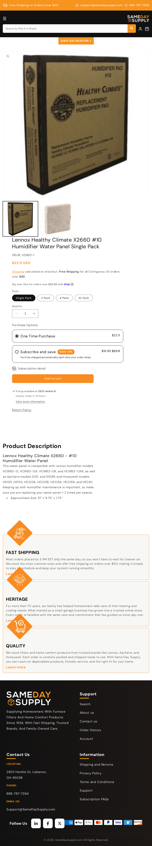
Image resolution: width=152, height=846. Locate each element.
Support (86, 790)
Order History (90, 730)
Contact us (88, 721)
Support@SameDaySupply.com (30, 809)
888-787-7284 (139, 5)
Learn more (16, 667)
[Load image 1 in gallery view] (20, 218)
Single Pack (24, 298)
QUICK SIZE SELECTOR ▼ (76, 40)
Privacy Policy (90, 773)
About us (87, 713)
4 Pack (64, 298)
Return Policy (22, 410)
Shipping (18, 271)
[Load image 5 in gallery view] (57, 218)
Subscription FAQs (94, 799)
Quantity (17, 306)
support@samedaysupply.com (101, 5)
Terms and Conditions (97, 782)
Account (86, 739)
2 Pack (45, 298)
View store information (30, 401)
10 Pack (84, 298)
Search (85, 704)
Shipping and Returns (96, 764)
